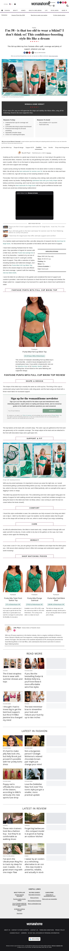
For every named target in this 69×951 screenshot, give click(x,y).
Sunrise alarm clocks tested (19, 899)
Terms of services (27, 415)
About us (7, 930)
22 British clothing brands (19, 909)
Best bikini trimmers (34, 894)
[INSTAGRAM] (14, 630)
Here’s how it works (53, 56)
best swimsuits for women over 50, (31, 171)
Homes (23, 10)
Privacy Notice (55, 415)
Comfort (38, 147)
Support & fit (30, 147)
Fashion (7, 10)
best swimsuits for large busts (26, 185)
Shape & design (19, 147)
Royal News (54, 10)
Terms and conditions (46, 930)
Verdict (50, 147)
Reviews (49, 153)
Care (44, 147)
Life (46, 10)
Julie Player (27, 153)
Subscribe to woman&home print (49, 895)
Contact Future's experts (20, 930)
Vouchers (19, 913)
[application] (34, 205)
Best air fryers (34, 897)
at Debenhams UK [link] (13, 604)
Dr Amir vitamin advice (59, 15)
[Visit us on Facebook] (58, 3)
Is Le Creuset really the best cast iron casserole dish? (19, 905)
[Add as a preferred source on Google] (34, 939)
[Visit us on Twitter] (61, 3)
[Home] (2, 10)
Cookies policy (15, 933)
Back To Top (62, 948)
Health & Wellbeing (35, 10)
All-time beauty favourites (19, 895)
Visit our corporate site (57, 945)
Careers (24, 933)
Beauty (15, 10)
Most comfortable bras (34, 903)
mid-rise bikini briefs (9, 273)
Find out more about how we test (14, 143)
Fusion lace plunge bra (25, 253)
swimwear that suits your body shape (44, 180)
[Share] (25, 53)
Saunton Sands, (37, 366)
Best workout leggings (34, 900)
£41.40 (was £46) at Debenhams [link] (34, 356)
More (64, 10)
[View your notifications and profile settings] (15, 4)
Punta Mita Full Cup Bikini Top (22, 265)
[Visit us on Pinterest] (65, 3)
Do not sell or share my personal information (43, 933)
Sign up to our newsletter (49, 899)
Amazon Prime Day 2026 (18, 15)
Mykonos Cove (23, 366)
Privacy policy (60, 930)
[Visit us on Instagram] (63, 3)
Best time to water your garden (39, 15)
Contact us (34, 930)
